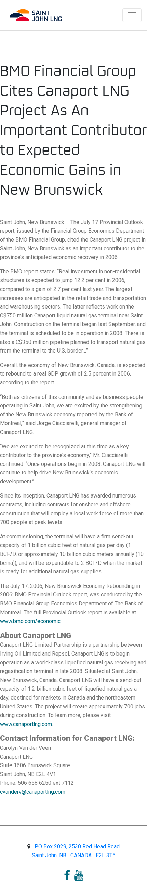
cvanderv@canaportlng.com (32, 792)
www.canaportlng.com (26, 724)
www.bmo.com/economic (30, 621)
